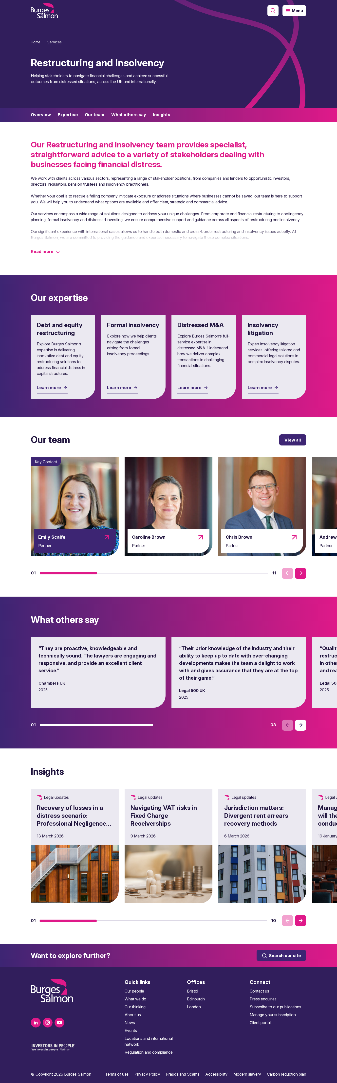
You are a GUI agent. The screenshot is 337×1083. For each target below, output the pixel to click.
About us (133, 1014)
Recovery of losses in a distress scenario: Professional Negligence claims (71, 819)
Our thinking (135, 1006)
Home (35, 42)
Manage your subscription (273, 1014)
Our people (134, 991)
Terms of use (117, 1074)
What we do (135, 998)
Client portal (260, 1022)
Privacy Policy (147, 1074)
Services (54, 42)
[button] (45, 251)
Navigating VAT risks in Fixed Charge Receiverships (164, 815)
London (194, 1006)
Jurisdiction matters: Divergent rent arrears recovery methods (256, 815)
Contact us (259, 991)
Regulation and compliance (149, 1052)
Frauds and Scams (182, 1074)
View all (292, 440)
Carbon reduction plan (286, 1074)
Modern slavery (247, 1074)
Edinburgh (196, 998)
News (130, 1022)
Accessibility (216, 1074)
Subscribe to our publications (275, 1006)
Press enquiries (263, 998)
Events (131, 1030)
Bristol (192, 991)
